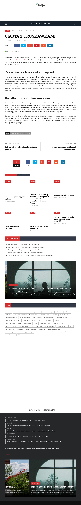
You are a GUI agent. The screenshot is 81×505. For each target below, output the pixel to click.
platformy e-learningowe (13, 323)
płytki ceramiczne (45, 323)
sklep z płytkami (49, 326)
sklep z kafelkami (36, 326)
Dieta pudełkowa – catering (12, 227)
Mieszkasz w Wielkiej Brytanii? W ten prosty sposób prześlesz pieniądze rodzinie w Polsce (39, 199)
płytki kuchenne (58, 323)
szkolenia (20, 329)
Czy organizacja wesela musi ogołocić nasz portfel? (64, 219)
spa (71, 326)
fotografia (59, 312)
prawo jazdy (27, 323)
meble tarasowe (62, 317)
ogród (57, 320)
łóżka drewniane (23, 335)
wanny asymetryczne (12, 332)
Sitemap (7, 454)
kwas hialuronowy (45, 315)
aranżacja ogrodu (35, 312)
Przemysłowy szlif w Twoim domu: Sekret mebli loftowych (25, 252)
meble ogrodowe (49, 317)
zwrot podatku (10, 335)
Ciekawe (8, 30)
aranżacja (24, 312)
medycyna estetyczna (29, 320)
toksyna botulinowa (54, 329)
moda (40, 320)
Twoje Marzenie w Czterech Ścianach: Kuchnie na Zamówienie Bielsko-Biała (31, 255)
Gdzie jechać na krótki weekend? (39, 227)
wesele (38, 332)
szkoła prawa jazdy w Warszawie (35, 329)
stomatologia (10, 329)
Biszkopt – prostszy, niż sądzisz (15, 198)
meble (55, 315)
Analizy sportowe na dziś (64, 195)
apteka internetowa (12, 312)
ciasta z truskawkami (20, 60)
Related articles (11, 175)
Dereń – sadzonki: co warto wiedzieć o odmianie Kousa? (25, 244)
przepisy (28, 133)
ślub (32, 335)
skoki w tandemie (62, 326)
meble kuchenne (25, 317)
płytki (35, 323)
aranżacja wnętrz (48, 312)
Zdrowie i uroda (11, 285)
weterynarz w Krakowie (50, 332)
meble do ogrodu (65, 315)
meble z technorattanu (13, 320)
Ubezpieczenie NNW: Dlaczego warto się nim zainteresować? (26, 247)
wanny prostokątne (28, 332)
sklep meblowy (23, 326)
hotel (66, 312)
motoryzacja (48, 320)
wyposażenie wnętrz (66, 332)
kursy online (33, 315)
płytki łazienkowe (11, 326)
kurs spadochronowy (20, 315)
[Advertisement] (40, 13)
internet (8, 315)
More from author (24, 175)
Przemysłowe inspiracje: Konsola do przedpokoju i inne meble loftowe (29, 250)
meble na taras (37, 317)
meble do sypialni (11, 317)
